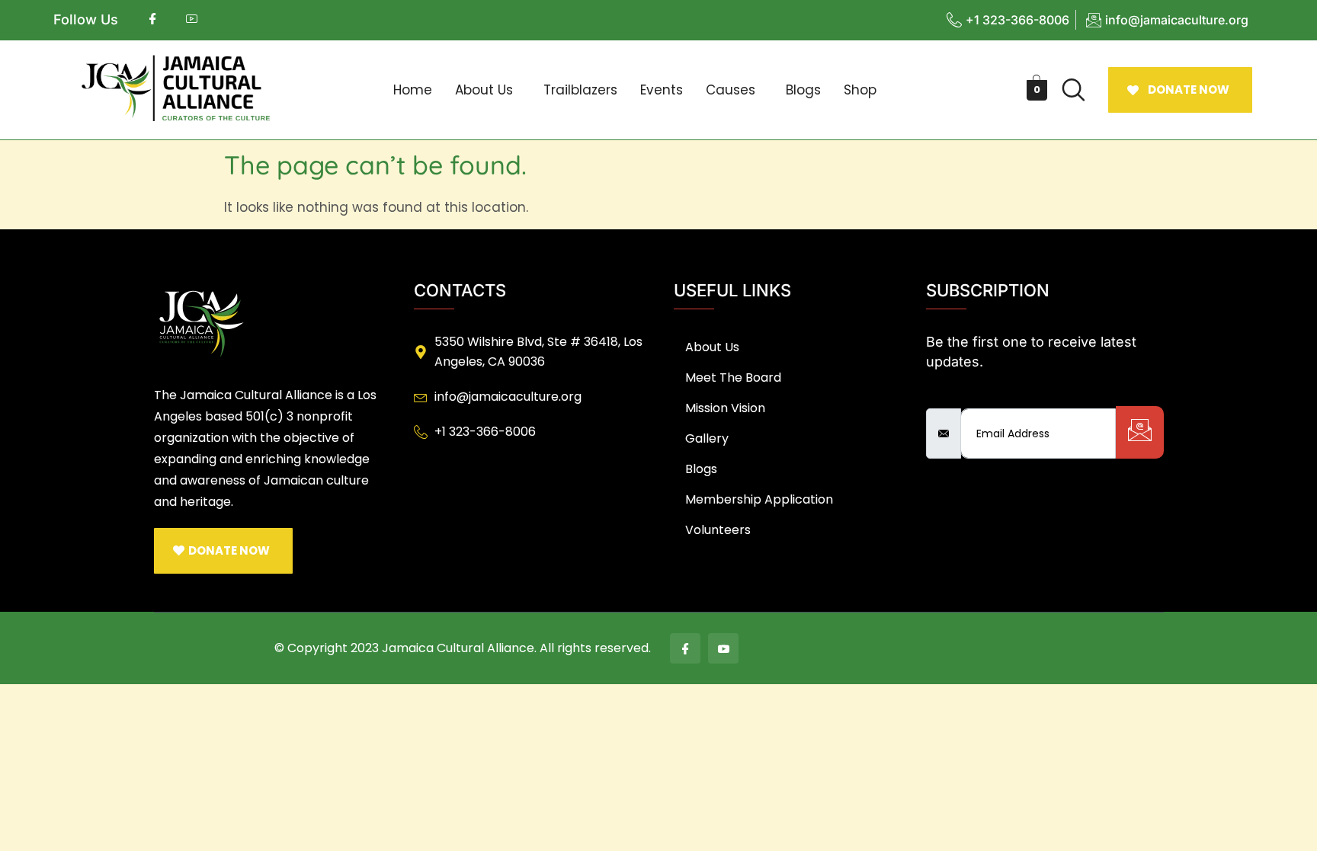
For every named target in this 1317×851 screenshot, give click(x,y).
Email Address (972, 395)
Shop (860, 90)
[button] (488, 90)
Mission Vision (725, 408)
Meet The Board (733, 377)
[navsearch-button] (1074, 90)
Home (412, 90)
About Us (484, 90)
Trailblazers (580, 90)
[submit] (1140, 432)
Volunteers (718, 530)
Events (661, 90)
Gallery (707, 438)
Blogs (803, 90)
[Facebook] (685, 648)
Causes (730, 90)
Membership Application (759, 499)
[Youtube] (723, 648)
